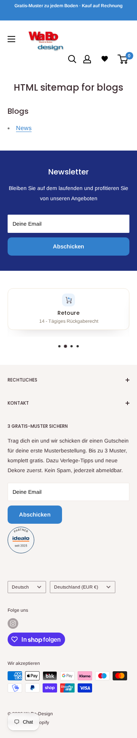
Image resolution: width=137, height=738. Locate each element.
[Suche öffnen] (72, 59)
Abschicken (68, 246)
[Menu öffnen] (11, 39)
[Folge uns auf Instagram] (13, 623)
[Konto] (87, 59)
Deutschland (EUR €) (76, 587)
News (24, 128)
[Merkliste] (105, 59)
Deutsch (20, 587)
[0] (123, 59)
